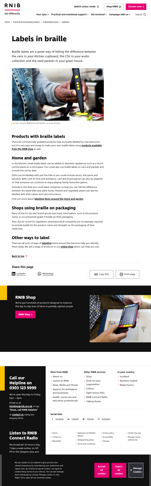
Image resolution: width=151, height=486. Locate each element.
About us (57, 376)
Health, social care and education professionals (65, 399)
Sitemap (106, 441)
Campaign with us (119, 14)
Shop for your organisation (93, 382)
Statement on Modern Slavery (87, 434)
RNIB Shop (24, 314)
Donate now (135, 6)
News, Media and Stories (65, 385)
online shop (67, 246)
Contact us (56, 437)
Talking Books (93, 401)
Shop (89, 376)
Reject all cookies (119, 470)
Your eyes (41, 14)
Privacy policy (108, 433)
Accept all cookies (102, 470)
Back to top (18, 256)
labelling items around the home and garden (58, 199)
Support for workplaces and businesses (65, 391)
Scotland (124, 376)
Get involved (98, 14)
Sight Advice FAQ (95, 393)
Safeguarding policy (86, 440)
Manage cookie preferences (134, 438)
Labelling (65, 22)
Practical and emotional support (69, 14)
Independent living (50, 22)
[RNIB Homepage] (12, 11)
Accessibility (108, 437)
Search (138, 14)
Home (7, 22)
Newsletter (56, 441)
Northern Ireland (128, 380)
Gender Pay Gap (134, 433)
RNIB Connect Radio (96, 397)
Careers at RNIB (61, 380)
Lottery (90, 388)
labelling (47, 243)
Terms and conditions (86, 444)
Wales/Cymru (127, 385)
